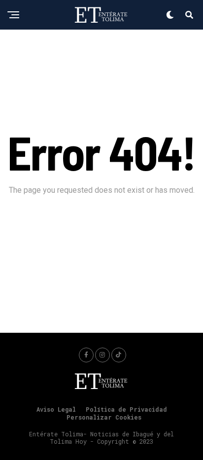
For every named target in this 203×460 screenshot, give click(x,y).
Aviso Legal (56, 409)
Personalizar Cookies (104, 417)
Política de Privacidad (126, 409)
